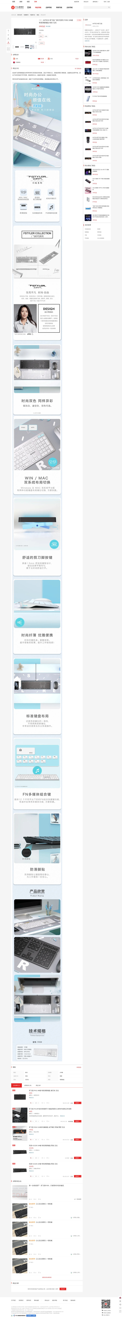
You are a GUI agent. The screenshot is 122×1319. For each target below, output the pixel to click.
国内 (14, 1145)
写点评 (63, 1289)
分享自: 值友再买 (77, 1217)
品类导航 (70, 7)
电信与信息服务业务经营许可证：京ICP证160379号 (36, 1306)
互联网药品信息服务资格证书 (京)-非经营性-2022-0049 (44, 1308)
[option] (17, 47)
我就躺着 (79, 1199)
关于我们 (13, 1300)
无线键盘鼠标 (88, 229)
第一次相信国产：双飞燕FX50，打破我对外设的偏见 (46, 1185)
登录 (105, 1)
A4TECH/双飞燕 (97, 23)
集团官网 (76, 1)
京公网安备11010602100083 (17, 1306)
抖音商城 (70, 1121)
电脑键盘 (87, 232)
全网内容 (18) (27, 1085)
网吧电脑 (99, 232)
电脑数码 (26, 15)
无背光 (41, 43)
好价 (21, 1)
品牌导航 (49, 7)
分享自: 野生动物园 (77, 1254)
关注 (80, 20)
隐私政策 (73, 1300)
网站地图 (36, 1300)
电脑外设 (32, 15)
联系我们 (21, 1300)
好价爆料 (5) (16, 1085)
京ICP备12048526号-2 (54, 1306)
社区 (28, 1)
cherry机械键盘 (100, 238)
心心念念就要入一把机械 (40, 1204)
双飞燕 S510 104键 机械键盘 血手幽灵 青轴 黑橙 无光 (47, 1127)
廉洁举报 (54, 1300)
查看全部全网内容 (46, 1277)
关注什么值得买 (107, 1312)
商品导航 (38, 7)
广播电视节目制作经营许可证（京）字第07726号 (22, 1310)
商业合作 (86, 1)
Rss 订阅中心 (107, 1315)
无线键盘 (99, 235)
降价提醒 (48, 26)
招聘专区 (28, 1300)
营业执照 (59, 1308)
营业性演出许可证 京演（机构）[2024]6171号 (21, 1308)
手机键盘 (87, 238)
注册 (108, 1)
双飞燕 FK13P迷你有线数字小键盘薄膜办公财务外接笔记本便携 (50, 1109)
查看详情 (87, 41)
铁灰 (41, 36)
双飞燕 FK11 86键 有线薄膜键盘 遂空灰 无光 (44, 1090)
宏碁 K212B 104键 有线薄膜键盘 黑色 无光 (43, 1145)
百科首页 (19, 15)
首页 (13, 1)
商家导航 (59, 7)
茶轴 (86, 235)
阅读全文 (31, 1097)
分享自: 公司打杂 (77, 1235)
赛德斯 (98, 229)
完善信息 (79, 68)
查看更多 (79, 1067)
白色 (46, 36)
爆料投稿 (95, 1)
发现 (14, 1090)
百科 (35, 1)
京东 (72, 1103)
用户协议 (65, 1300)
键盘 (38, 15)
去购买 (78, 1103)
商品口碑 (38, 1085)
